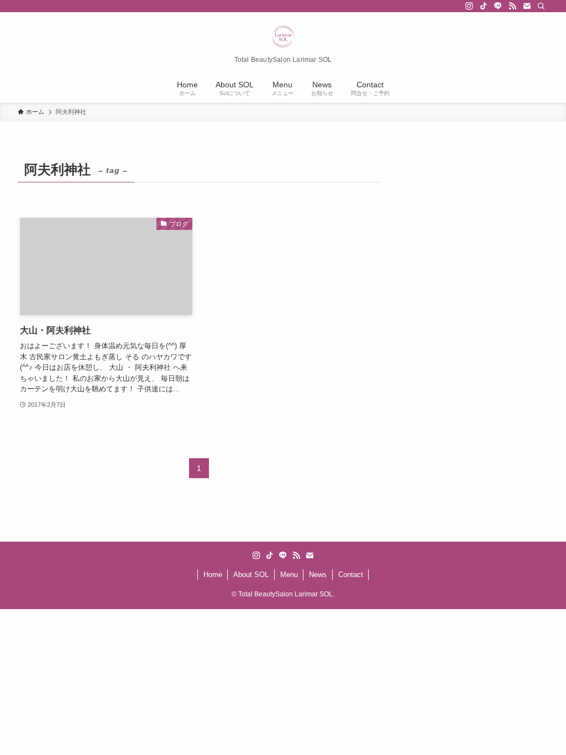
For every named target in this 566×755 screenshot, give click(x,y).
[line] (498, 6)
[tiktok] (483, 6)
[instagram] (469, 6)
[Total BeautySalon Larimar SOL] (283, 36)
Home (212, 574)
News (318, 574)
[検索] (541, 6)
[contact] (527, 6)
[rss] (512, 6)
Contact (350, 574)
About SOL (251, 574)
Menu (289, 574)
